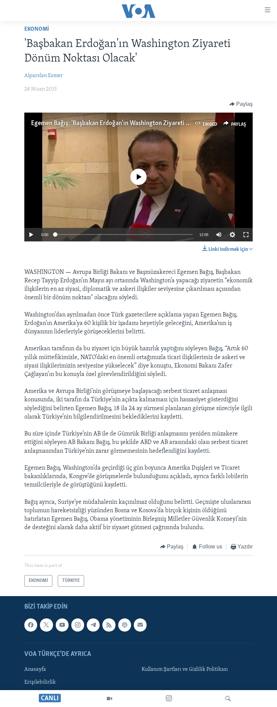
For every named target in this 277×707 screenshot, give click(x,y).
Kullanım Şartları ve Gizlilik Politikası (185, 669)
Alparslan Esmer (43, 75)
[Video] (109, 698)
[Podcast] (124, 624)
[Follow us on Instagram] (77, 624)
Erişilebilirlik (40, 682)
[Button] (241, 104)
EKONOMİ (36, 29)
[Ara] (228, 698)
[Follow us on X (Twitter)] (46, 624)
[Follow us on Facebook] (30, 624)
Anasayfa (35, 669)
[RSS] (108, 624)
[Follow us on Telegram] (93, 624)
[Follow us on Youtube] (62, 624)
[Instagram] (168, 698)
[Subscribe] (140, 624)
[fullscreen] (246, 234)
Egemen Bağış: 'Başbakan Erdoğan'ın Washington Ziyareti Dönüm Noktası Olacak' (140, 123)
